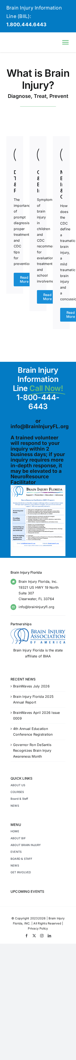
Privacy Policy (38, 928)
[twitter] (34, 935)
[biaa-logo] (38, 630)
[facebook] (26, 935)
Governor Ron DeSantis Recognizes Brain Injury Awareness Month (32, 750)
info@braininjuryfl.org (36, 607)
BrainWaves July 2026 (31, 686)
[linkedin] (49, 935)
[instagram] (41, 935)
